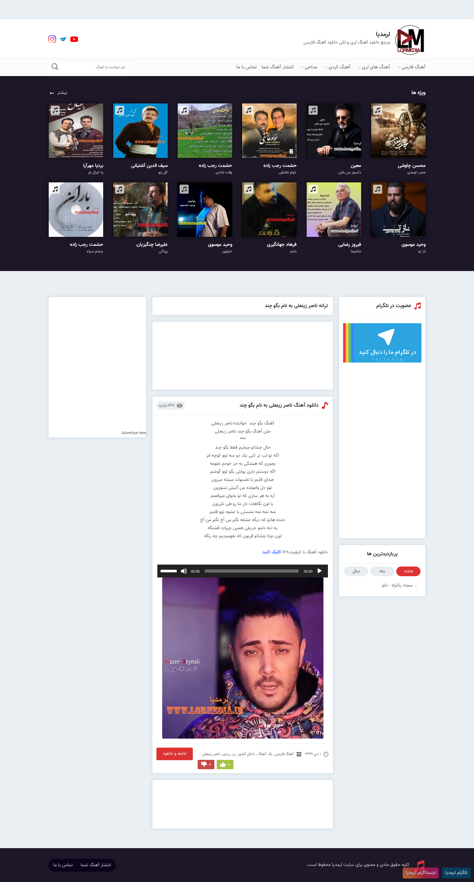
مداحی (311, 67)
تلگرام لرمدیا (456, 873)
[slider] (170, 570)
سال (356, 571)
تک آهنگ (265, 754)
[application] (242, 571)
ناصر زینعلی (211, 754)
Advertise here (134, 433)
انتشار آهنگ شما (277, 67)
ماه (382, 571)
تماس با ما (246, 67)
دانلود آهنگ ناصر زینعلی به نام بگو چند (279, 406)
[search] (54, 67)
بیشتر (62, 92)
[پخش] (319, 571)
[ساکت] (184, 571)
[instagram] (52, 39)
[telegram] (63, 39)
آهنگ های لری (376, 67)
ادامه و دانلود (174, 753)
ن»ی (226, 754)
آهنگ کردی (340, 67)
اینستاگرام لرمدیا (421, 873)
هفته (408, 571)
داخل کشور (246, 754)
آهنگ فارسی (413, 67)
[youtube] (74, 39)
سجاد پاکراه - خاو (397, 585)
